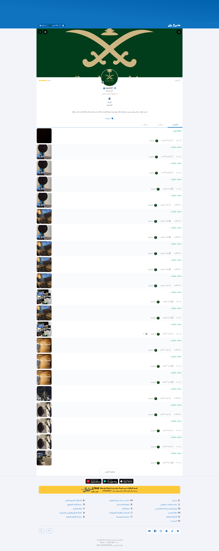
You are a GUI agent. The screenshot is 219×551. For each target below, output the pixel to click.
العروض (175, 125)
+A (49, 531)
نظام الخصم (172, 513)
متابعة (177, 80)
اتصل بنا (174, 521)
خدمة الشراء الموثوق (74, 505)
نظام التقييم (77, 509)
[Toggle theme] (63, 25)
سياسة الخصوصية (122, 517)
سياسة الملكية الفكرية (74, 517)
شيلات (145, 125)
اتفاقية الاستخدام (123, 505)
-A (41, 531)
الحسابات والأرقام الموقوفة (119, 513)
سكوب (160, 125)
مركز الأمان (125, 509)
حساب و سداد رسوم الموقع (119, 500)
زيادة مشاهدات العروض (168, 505)
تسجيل (174, 500)
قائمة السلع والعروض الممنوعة (71, 513)
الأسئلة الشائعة (171, 517)
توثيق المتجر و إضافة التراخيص (166, 509)
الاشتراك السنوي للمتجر (73, 500)
